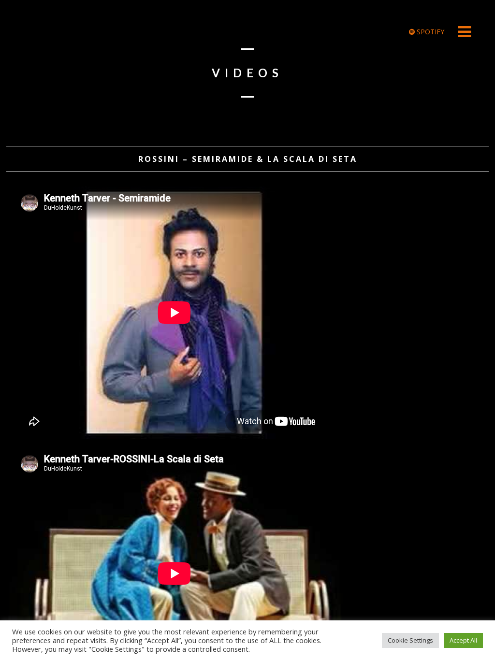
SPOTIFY (429, 31)
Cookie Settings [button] (410, 640)
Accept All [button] (463, 640)
